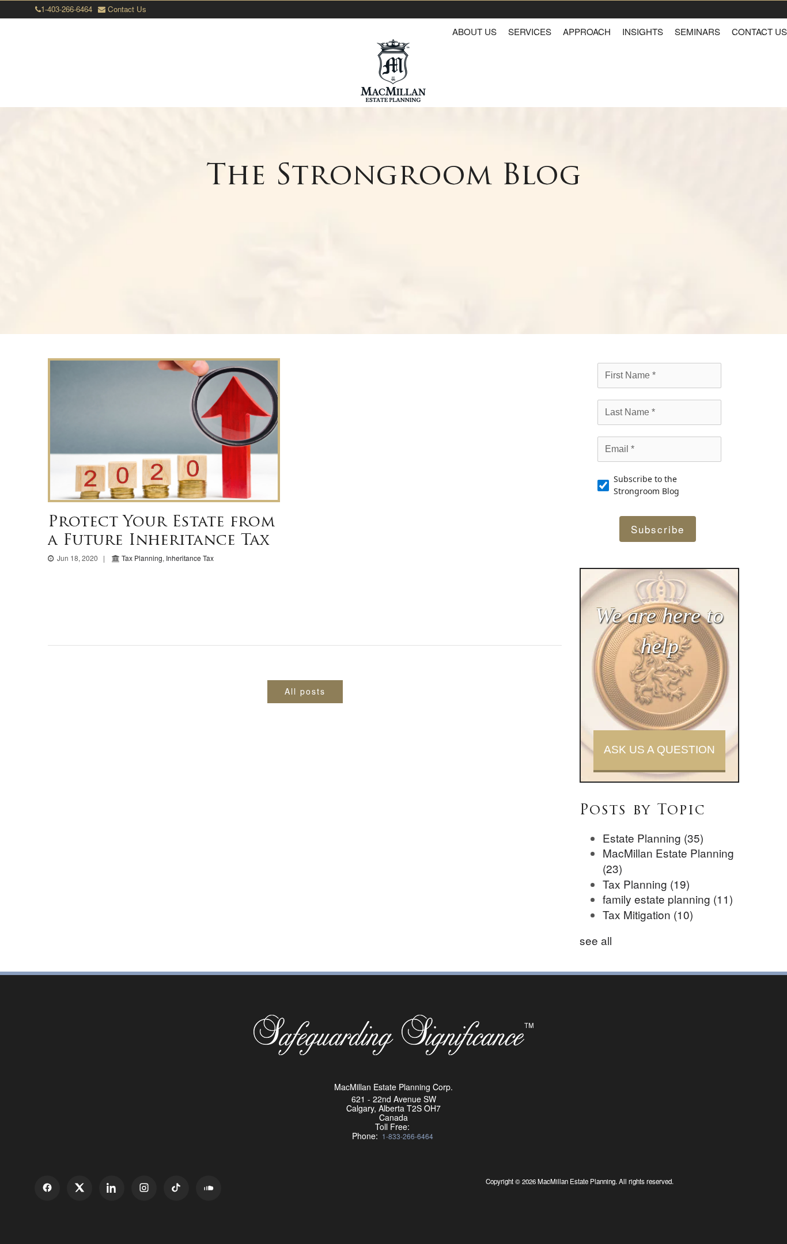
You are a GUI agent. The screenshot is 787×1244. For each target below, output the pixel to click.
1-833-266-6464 (407, 1136)
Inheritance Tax (190, 558)
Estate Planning (653, 837)
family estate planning (668, 899)
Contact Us (125, 8)
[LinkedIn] (111, 1188)
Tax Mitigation (648, 914)
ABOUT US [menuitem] (474, 31)
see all (596, 940)
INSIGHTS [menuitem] (642, 31)
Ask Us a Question (659, 750)
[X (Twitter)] (79, 1188)
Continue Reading (164, 430)
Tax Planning (142, 558)
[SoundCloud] (208, 1188)
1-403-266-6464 (66, 8)
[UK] (580, 1195)
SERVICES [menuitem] (529, 31)
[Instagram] (144, 1188)
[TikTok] (176, 1188)
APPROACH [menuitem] (587, 31)
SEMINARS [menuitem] (697, 31)
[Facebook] (47, 1188)
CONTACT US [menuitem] (759, 31)
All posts (305, 691)
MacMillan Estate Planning (668, 860)
